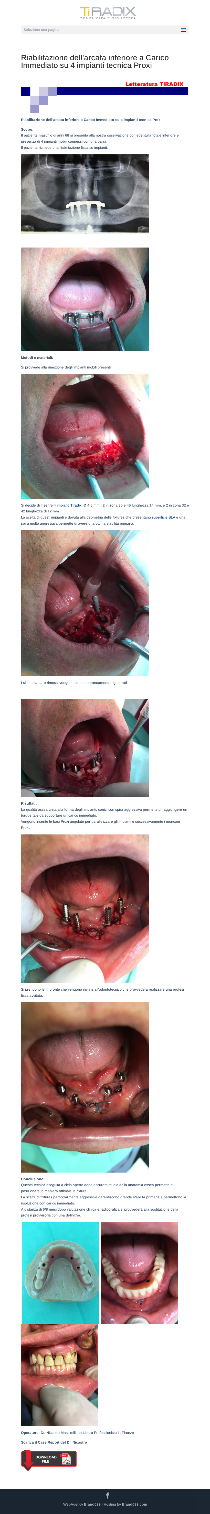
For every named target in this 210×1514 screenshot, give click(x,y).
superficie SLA (163, 517)
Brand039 (92, 1504)
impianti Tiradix (69, 505)
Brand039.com (134, 1504)
